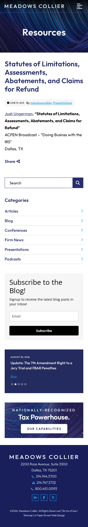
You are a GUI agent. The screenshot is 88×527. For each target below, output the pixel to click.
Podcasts (13, 258)
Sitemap (28, 515)
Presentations (62, 103)
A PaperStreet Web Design (49, 515)
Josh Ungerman (19, 113)
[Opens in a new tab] (35, 497)
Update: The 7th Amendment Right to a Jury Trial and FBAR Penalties (41, 365)
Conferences (16, 230)
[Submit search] (78, 183)
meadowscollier (41, 103)
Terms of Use (69, 511)
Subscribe (44, 330)
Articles (11, 211)
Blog (9, 220)
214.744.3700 (46, 476)
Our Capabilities (44, 429)
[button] (12, 384)
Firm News (14, 239)
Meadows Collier (28, 511)
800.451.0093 (45, 488)
